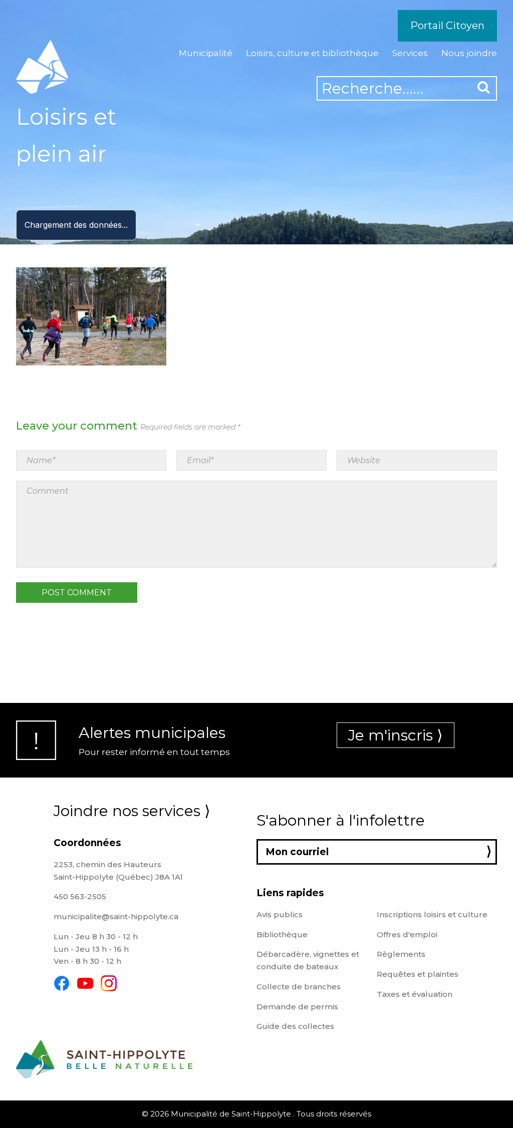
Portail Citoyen (447, 26)
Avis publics (279, 914)
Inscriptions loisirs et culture (432, 914)
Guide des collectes (295, 1026)
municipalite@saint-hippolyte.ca (116, 916)
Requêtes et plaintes (417, 974)
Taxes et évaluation (414, 994)
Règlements (401, 954)
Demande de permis (297, 1006)
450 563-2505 (80, 896)
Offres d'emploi (407, 934)
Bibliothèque (282, 934)
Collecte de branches (298, 986)
